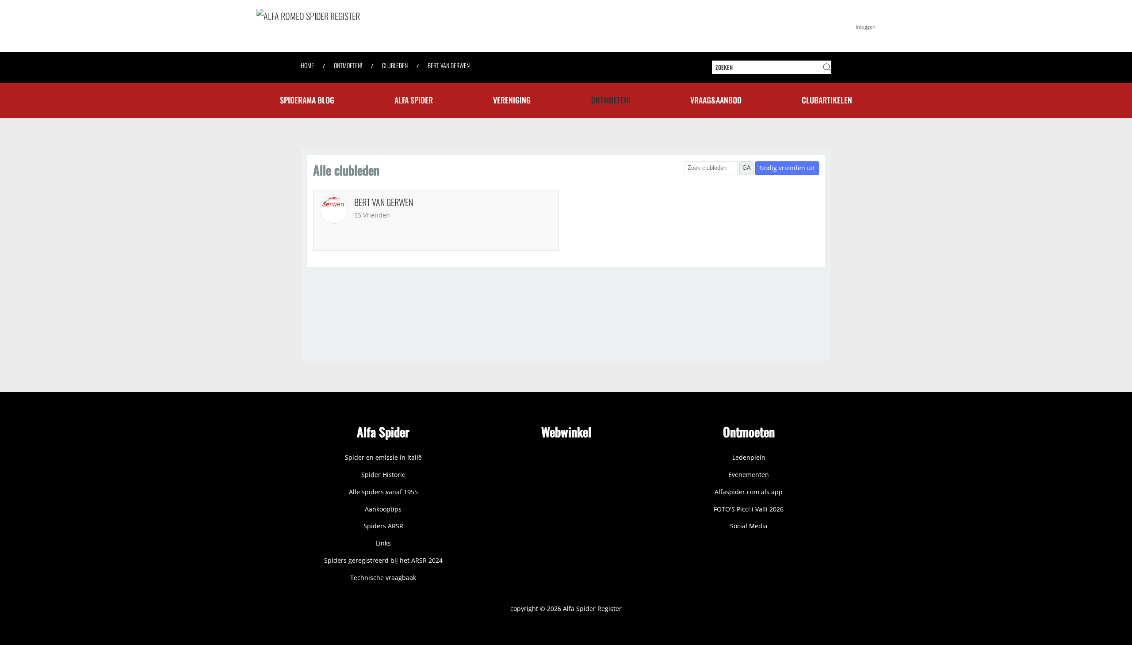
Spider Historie (383, 474)
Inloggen (866, 26)
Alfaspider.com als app (749, 492)
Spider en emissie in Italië (383, 457)
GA (746, 167)
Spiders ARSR (383, 526)
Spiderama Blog (307, 100)
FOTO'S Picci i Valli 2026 (749, 509)
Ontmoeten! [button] (610, 100)
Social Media (749, 526)
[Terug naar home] (389, 26)
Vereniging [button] (512, 100)
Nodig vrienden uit (787, 168)
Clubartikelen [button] (827, 100)
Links (383, 543)
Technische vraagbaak (383, 577)
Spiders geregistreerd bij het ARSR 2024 (383, 560)
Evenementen (748, 474)
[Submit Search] (826, 67)
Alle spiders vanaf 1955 (383, 492)
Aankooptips (383, 509)
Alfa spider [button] (413, 100)
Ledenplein (748, 457)
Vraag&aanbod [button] (716, 100)
